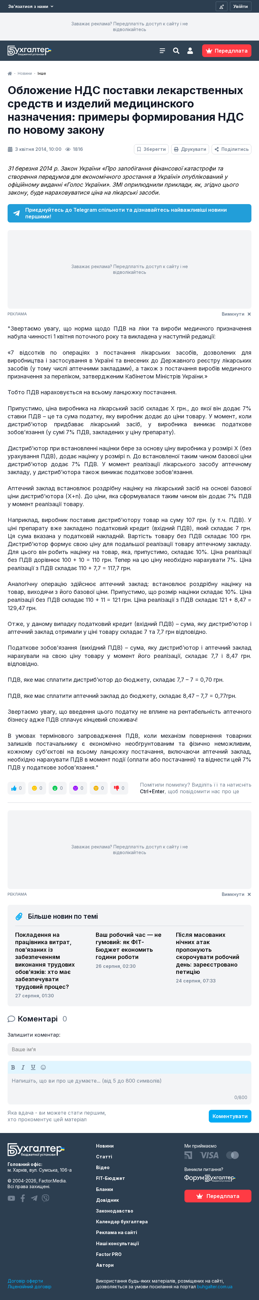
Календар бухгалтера (122, 1221)
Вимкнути (233, 314)
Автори (105, 1265)
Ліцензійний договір (29, 1286)
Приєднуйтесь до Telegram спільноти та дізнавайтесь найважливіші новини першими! (126, 213)
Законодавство (114, 1210)
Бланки (104, 1189)
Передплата (223, 1196)
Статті (104, 1156)
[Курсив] (23, 1067)
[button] (190, 50)
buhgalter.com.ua (214, 1286)
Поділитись (235, 149)
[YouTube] (11, 1198)
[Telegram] (34, 1198)
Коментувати (230, 1116)
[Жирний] (13, 1067)
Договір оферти (25, 1281)
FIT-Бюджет (110, 1178)
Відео (103, 1167)
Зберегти (155, 149)
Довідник (107, 1200)
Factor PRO (109, 1254)
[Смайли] (43, 1067)
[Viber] (45, 1198)
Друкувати (193, 149)
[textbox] (129, 1089)
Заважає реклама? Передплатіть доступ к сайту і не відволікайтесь (129, 26)
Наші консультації (117, 1243)
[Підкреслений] (33, 1067)
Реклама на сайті (116, 1232)
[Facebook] (23, 1198)
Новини (105, 1146)
